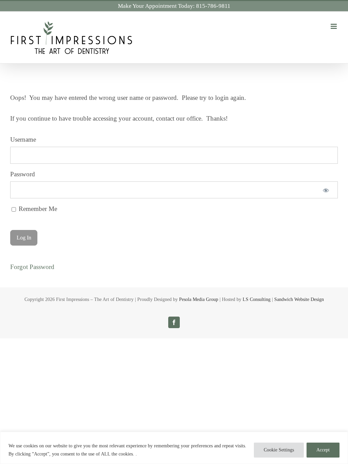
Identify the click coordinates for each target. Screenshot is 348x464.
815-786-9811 (213, 6)
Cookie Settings (279, 449)
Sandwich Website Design (299, 299)
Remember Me (37, 208)
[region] (174, 448)
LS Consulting (257, 299)
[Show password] (326, 189)
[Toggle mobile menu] (334, 26)
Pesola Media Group (198, 299)
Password (22, 174)
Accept (323, 449)
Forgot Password (32, 266)
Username (23, 139)
